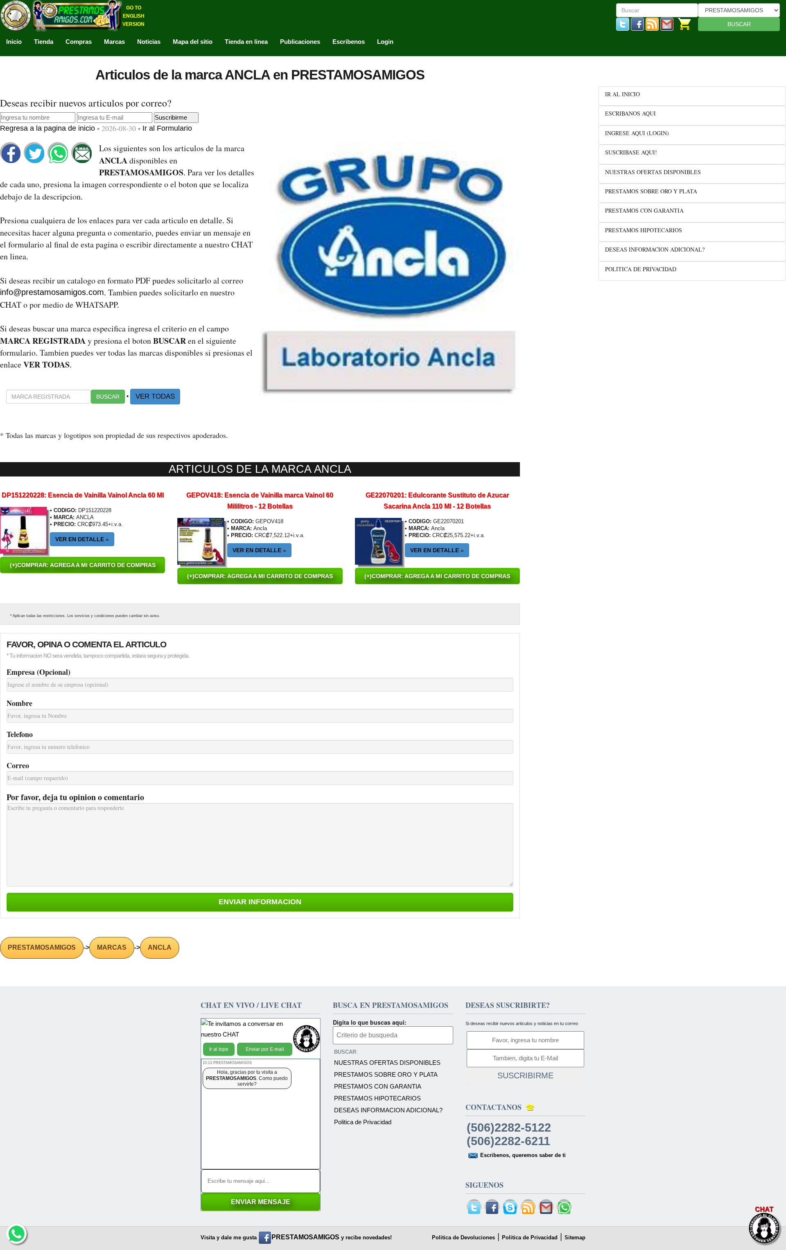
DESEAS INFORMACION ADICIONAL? (388, 1110)
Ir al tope (218, 1049)
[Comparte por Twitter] (35, 153)
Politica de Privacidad (362, 1121)
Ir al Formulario (167, 128)
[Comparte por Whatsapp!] (58, 153)
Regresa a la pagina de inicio (48, 128)
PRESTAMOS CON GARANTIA (377, 1086)
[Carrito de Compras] (684, 23)
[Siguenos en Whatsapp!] (564, 1208)
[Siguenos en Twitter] (622, 23)
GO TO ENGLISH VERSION (133, 16)
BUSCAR (739, 24)
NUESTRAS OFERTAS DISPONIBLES (387, 1062)
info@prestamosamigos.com (52, 292)
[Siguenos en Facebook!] (637, 23)
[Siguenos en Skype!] (510, 1208)
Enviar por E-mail (265, 1049)
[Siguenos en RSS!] (652, 23)
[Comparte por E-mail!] (82, 153)
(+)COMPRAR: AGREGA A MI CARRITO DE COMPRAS (83, 565)
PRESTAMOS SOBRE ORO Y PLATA (386, 1074)
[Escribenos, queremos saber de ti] (666, 23)
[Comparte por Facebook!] (11, 153)
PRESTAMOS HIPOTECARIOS (377, 1098)
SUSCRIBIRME (525, 1075)
